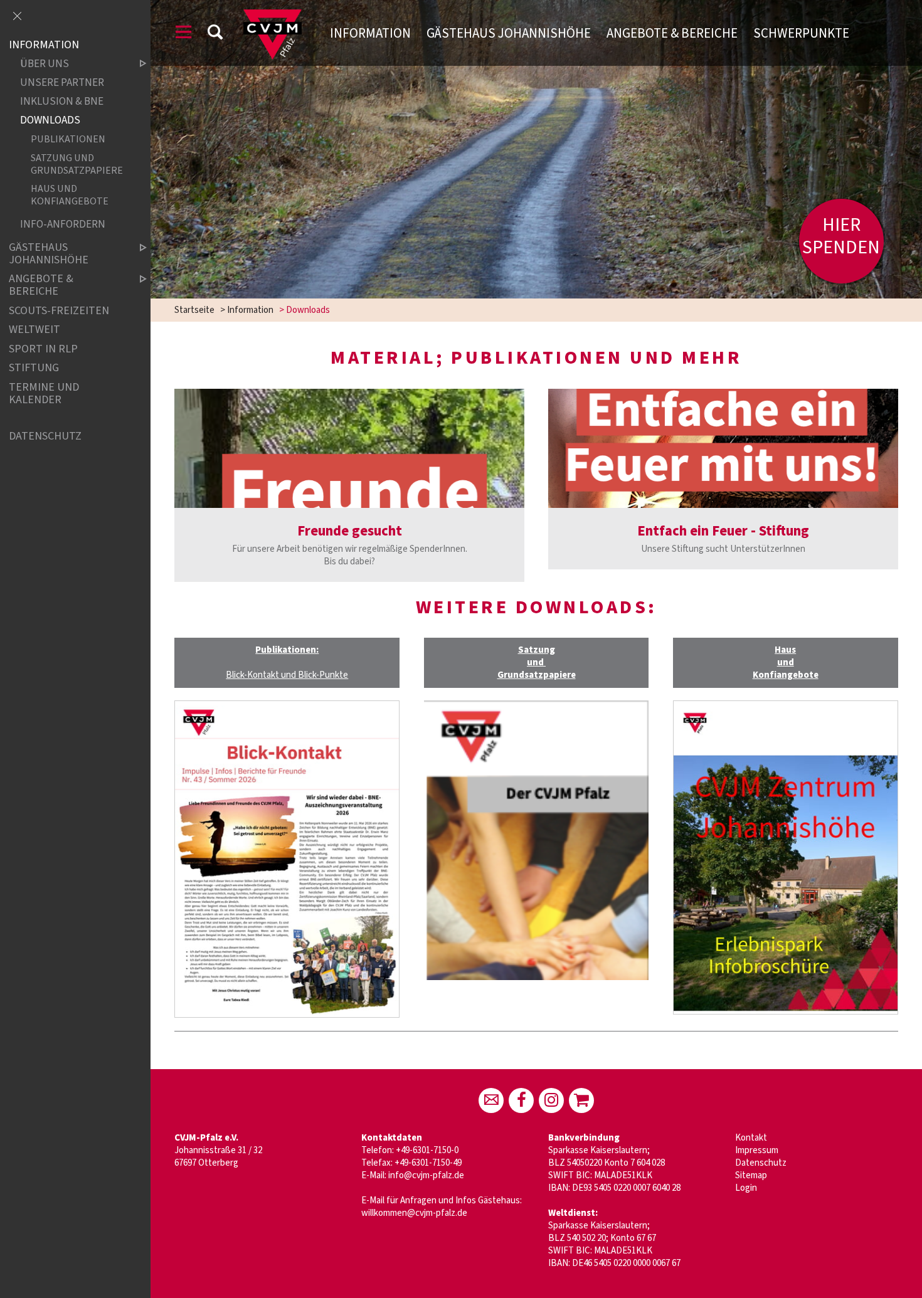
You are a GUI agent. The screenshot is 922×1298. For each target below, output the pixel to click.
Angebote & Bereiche (672, 33)
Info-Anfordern (62, 224)
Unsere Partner (62, 83)
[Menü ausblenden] (16, 16)
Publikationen (68, 139)
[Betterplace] (581, 1100)
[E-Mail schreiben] (491, 1100)
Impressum (756, 1150)
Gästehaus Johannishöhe (509, 33)
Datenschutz (761, 1162)
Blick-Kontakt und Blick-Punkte (287, 675)
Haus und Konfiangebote (70, 194)
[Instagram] (551, 1100)
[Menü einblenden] (183, 34)
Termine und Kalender (44, 393)
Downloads (50, 120)
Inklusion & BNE (61, 102)
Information (370, 33)
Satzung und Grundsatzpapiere (77, 163)
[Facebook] (521, 1100)
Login (746, 1188)
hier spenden (841, 236)
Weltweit (34, 329)
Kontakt (751, 1137)
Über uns (44, 64)
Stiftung (34, 368)
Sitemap (751, 1175)
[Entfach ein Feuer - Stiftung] (723, 448)
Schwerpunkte (801, 33)
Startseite (194, 310)
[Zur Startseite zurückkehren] (272, 15)
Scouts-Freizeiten (59, 310)
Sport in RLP (43, 349)
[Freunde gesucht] (349, 448)
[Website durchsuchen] (215, 34)
